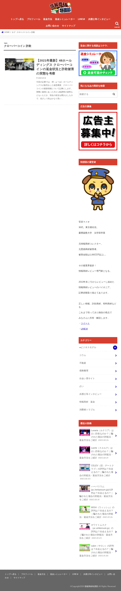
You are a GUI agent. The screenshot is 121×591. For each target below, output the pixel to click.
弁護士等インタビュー (99, 19)
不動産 (82, 363)
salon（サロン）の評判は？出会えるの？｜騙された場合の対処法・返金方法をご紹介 (96, 551)
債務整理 (83, 370)
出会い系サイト (87, 378)
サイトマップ (68, 26)
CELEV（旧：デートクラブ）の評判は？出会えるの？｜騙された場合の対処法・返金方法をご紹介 (96, 472)
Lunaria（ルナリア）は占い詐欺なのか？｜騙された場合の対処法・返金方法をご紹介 (96, 435)
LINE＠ (81, 19)
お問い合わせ (52, 26)
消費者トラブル (87, 409)
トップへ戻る (17, 19)
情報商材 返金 (87, 402)
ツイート (85, 323)
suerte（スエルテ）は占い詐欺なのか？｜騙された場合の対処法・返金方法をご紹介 (96, 453)
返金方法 (47, 19)
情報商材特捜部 (91, 586)
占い (81, 386)
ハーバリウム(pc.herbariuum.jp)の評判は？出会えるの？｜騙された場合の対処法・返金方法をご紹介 (96, 493)
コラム (82, 355)
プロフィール (33, 19)
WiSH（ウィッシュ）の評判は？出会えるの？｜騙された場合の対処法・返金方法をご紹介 (96, 512)
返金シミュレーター (65, 19)
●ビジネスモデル (87, 347)
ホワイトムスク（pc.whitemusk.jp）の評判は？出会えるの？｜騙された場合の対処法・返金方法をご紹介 (96, 531)
